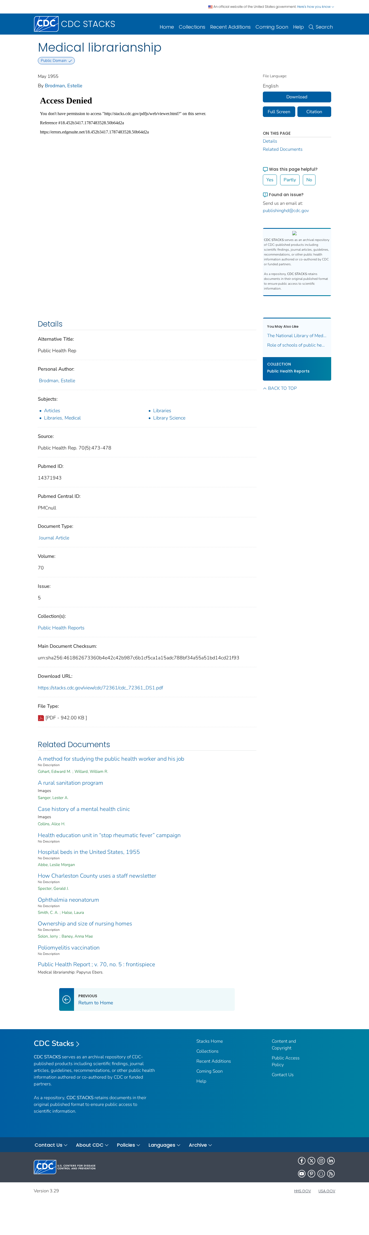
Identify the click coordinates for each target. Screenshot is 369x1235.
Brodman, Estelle (63, 85)
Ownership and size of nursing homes (85, 923)
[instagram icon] (321, 1160)
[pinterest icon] (311, 1173)
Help (298, 27)
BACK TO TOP (282, 388)
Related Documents (283, 149)
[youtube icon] (301, 1173)
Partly (290, 180)
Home (167, 27)
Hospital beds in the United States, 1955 (89, 852)
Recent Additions (230, 27)
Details (270, 141)
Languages (162, 1145)
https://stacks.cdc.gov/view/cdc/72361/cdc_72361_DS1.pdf (100, 687)
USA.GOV (326, 1191)
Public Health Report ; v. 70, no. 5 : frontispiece (96, 964)
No (309, 180)
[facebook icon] (301, 1160)
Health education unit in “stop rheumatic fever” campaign (109, 835)
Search (324, 27)
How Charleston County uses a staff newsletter (97, 876)
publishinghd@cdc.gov (286, 210)
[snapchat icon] (321, 1173)
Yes (269, 180)
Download (296, 97)
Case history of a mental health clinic (84, 809)
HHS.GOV (302, 1191)
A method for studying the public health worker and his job (111, 759)
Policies (126, 1145)
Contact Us (283, 1075)
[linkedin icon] (331, 1160)
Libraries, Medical (62, 418)
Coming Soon (272, 27)
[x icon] (311, 1160)
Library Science (169, 418)
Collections (192, 27)
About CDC (89, 1145)
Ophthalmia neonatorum (68, 900)
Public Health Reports (61, 628)
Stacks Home (209, 1041)
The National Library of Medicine (297, 336)
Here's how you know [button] (314, 6)
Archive (198, 1145)
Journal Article (54, 538)
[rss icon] (331, 1173)
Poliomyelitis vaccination (69, 947)
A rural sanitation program (70, 783)
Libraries (162, 410)
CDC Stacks (54, 1043)
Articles (52, 410)
